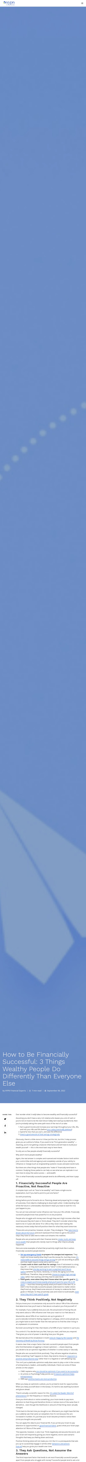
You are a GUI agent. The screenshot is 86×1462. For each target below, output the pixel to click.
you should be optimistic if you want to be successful (57, 1371)
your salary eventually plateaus (59, 1129)
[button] (82, 3)
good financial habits (48, 1425)
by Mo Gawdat (61, 1338)
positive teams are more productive (42, 1379)
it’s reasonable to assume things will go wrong (49, 1258)
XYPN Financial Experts (15, 1090)
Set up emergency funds (31, 1254)
